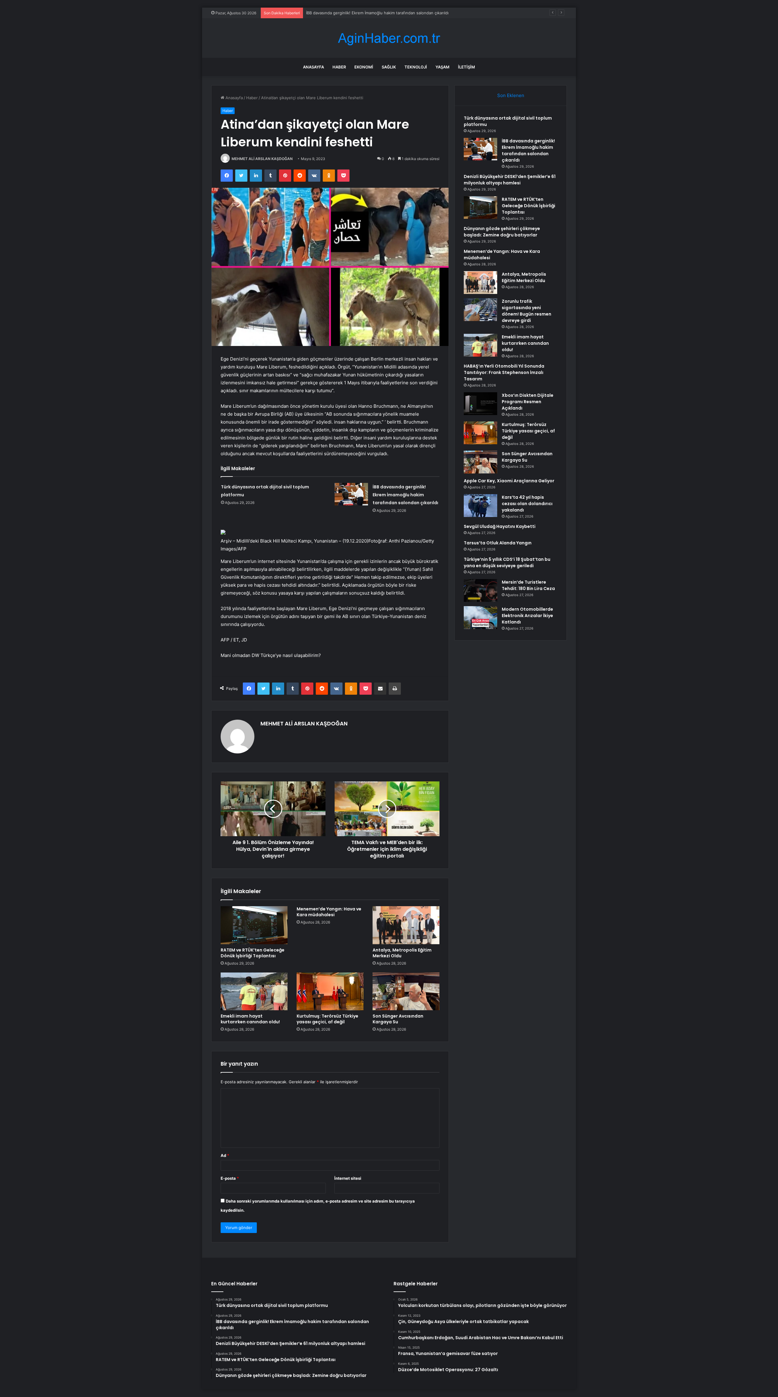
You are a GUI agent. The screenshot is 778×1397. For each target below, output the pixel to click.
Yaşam (442, 67)
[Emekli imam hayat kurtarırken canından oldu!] (254, 991)
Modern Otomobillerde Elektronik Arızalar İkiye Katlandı (527, 615)
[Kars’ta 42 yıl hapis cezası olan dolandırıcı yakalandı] (480, 505)
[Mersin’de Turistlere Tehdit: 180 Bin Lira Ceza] (480, 590)
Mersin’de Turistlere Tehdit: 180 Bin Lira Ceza (528, 585)
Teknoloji (415, 67)
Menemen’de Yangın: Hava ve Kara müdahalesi (329, 912)
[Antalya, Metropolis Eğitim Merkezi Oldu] (406, 925)
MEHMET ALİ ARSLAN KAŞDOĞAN (262, 158)
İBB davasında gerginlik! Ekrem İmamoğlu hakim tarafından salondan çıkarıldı (405, 495)
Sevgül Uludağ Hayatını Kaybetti (499, 526)
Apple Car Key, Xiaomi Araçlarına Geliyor (509, 481)
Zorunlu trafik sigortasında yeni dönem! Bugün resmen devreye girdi (526, 310)
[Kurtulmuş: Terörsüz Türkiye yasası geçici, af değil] (330, 991)
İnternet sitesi (347, 1178)
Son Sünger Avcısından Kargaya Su (398, 1019)
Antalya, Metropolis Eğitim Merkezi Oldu (402, 953)
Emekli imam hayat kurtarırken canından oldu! (250, 1019)
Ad (225, 1155)
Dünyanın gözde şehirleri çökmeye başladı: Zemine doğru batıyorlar (502, 231)
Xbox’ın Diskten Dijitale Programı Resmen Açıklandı (527, 401)
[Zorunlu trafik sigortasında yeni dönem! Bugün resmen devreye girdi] (480, 309)
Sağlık (389, 67)
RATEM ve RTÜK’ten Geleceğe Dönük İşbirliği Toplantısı (252, 953)
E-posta (230, 1178)
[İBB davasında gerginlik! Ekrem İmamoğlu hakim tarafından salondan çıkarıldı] (351, 494)
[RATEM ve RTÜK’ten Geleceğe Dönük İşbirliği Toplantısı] (254, 925)
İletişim (466, 67)
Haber (339, 67)
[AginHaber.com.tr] (389, 38)
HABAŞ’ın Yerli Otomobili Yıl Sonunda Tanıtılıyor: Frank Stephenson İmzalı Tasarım (504, 372)
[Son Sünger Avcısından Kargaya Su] (406, 991)
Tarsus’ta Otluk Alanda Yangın (498, 543)
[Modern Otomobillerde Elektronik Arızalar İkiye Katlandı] (480, 617)
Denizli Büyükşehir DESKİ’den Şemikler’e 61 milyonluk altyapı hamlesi (370, 12)
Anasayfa (313, 67)
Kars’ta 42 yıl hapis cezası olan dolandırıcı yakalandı (527, 503)
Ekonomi (363, 67)
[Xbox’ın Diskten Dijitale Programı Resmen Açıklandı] (480, 403)
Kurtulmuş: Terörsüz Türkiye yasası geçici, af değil (327, 1019)
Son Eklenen (510, 95)
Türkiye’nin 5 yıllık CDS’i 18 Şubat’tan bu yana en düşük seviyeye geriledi (507, 562)
